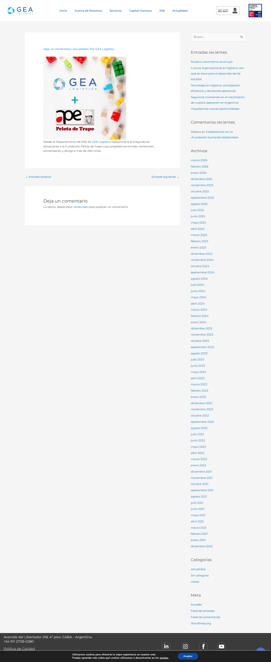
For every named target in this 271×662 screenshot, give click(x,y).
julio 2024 (197, 284)
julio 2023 (197, 359)
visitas (195, 581)
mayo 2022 (198, 446)
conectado (81, 207)
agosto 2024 (199, 278)
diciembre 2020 (202, 546)
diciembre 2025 (201, 179)
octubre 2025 (200, 191)
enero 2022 (198, 465)
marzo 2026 (199, 160)
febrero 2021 (199, 533)
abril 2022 (197, 453)
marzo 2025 (199, 235)
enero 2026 (198, 172)
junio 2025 (198, 216)
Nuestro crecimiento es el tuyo (211, 61)
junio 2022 (198, 440)
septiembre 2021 (202, 490)
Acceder (196, 604)
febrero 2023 (199, 390)
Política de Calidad (19, 649)
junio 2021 (197, 509)
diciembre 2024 (202, 253)
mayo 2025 (198, 222)
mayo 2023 (198, 372)
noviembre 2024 (202, 260)
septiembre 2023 (202, 347)
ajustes (164, 658)
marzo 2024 (199, 309)
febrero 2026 (199, 166)
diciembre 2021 (201, 471)
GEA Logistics (101, 142)
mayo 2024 (198, 297)
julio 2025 (197, 210)
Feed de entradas (203, 611)
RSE (162, 10)
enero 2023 (198, 397)
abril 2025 (197, 229)
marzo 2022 (199, 459)
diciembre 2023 (201, 328)
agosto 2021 (199, 496)
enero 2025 (198, 247)
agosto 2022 (199, 428)
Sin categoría (200, 575)
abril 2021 (197, 521)
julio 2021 (197, 502)
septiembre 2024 (202, 272)
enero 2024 (198, 322)
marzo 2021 (198, 527)
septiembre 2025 (202, 197)
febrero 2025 (199, 241)
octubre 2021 (199, 484)
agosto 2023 (199, 353)
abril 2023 (197, 378)
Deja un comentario (57, 49)
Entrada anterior (38, 177)
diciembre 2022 (201, 403)
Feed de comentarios (205, 617)
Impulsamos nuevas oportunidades (215, 108)
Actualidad (179, 10)
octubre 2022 (200, 415)
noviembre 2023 (202, 334)
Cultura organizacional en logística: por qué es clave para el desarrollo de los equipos (217, 73)
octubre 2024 (200, 266)
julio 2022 (197, 434)
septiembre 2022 (202, 422)
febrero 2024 (200, 316)
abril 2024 (198, 303)
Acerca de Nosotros (88, 10)
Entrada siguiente (165, 177)
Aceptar (187, 656)
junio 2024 (198, 291)
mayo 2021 (198, 515)
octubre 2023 (200, 341)
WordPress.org (201, 623)
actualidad (80, 49)
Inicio (63, 10)
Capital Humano (140, 10)
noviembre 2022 (202, 409)
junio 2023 (198, 365)
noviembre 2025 (202, 185)
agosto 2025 (199, 204)
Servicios (116, 10)
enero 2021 (198, 540)
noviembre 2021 (202, 478)
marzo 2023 (199, 384)
